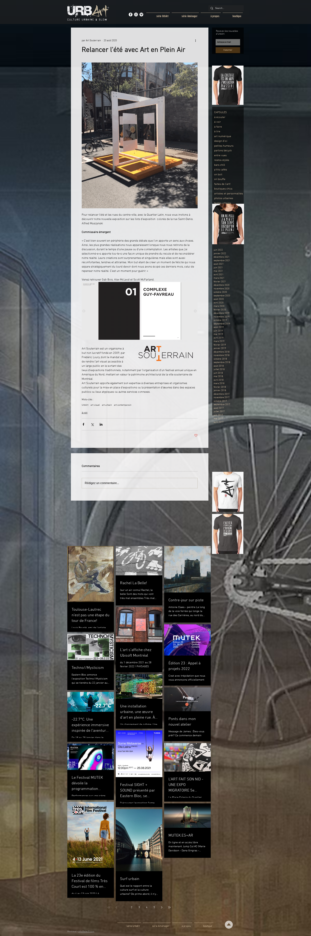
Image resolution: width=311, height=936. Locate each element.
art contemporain (122, 405)
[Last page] (169, 907)
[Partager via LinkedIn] (101, 424)
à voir (85, 412)
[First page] (109, 907)
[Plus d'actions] (195, 40)
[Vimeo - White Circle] (141, 14)
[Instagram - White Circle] (136, 14)
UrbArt (85, 405)
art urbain (107, 405)
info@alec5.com (86, 931)
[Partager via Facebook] (83, 424)
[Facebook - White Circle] (130, 14)
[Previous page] (116, 907)
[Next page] (162, 907)
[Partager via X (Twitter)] (92, 424)
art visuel (95, 405)
